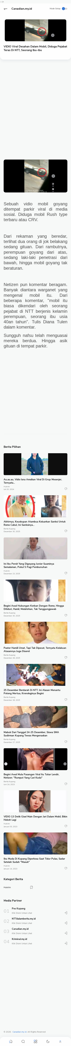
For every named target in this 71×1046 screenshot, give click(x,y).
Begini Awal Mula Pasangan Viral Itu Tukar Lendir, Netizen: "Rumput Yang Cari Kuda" (31, 776)
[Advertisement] (35, 102)
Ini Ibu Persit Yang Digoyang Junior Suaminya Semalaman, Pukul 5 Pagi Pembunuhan (29, 565)
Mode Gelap (55, 8)
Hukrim (7, 486)
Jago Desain (61, 1032)
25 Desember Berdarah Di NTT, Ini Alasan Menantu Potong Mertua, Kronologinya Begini (32, 692)
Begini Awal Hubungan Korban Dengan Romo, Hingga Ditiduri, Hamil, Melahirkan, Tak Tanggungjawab (34, 607)
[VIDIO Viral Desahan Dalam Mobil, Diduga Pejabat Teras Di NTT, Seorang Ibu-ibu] (35, 30)
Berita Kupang (9, 529)
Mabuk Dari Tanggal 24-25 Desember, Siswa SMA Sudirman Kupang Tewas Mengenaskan (31, 734)
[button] (5, 9)
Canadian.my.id (21, 9)
